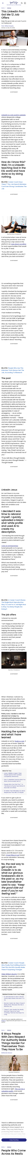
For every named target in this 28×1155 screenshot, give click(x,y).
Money (9, 8)
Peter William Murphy (7, 26)
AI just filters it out (12, 855)
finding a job (19, 741)
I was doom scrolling (18, 244)
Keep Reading (14, 1140)
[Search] (21, 3)
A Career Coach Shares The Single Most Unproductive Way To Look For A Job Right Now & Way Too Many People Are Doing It (13, 604)
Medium (3, 1020)
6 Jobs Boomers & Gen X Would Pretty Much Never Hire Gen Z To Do (14, 998)
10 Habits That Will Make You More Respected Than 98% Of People (14, 791)
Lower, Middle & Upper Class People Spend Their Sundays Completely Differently (13, 774)
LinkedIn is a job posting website (13, 115)
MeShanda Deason (6, 1053)
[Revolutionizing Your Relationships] (14, 2)
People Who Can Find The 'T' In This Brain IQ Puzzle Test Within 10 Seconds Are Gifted (14, 786)
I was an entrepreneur (9, 546)
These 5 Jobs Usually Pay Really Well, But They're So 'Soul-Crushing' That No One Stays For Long (14, 1012)
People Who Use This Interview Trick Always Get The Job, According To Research (12, 370)
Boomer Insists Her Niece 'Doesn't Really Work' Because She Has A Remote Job (14, 1004)
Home (3, 8)
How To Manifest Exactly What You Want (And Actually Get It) (14, 780)
